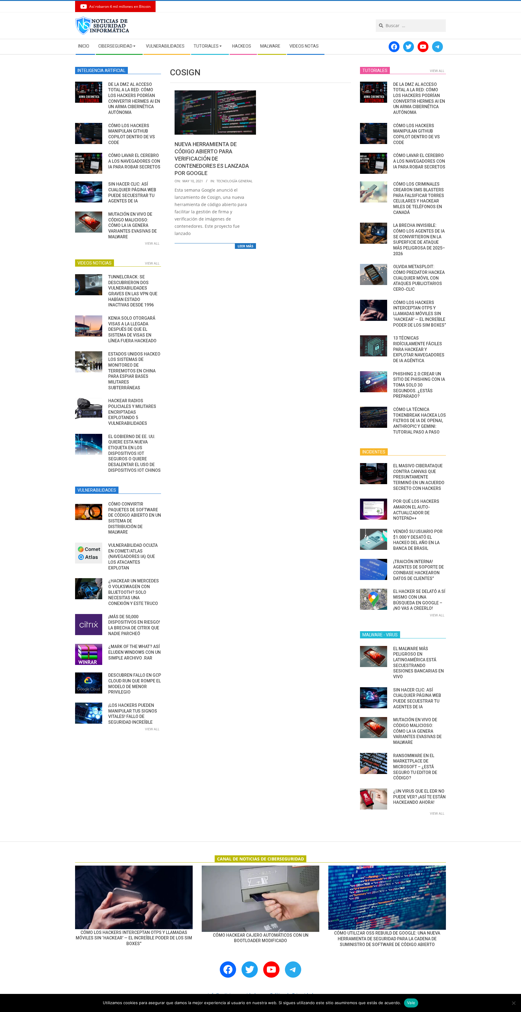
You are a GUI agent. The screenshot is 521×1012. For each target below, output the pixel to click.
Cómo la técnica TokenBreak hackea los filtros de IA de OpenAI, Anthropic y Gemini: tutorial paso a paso (419, 420)
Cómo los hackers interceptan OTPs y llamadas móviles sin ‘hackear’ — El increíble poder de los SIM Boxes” (419, 313)
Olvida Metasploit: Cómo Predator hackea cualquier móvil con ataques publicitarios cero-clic (419, 278)
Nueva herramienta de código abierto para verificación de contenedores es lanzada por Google (212, 158)
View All (152, 243)
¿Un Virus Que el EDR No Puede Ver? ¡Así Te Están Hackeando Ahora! (419, 797)
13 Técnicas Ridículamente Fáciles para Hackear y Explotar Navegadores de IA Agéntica (418, 349)
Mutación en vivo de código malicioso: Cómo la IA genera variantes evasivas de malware (132, 225)
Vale (411, 1002)
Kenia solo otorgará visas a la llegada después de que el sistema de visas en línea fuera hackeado (132, 329)
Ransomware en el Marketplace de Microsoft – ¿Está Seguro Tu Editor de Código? (415, 767)
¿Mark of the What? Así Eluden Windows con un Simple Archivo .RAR (134, 652)
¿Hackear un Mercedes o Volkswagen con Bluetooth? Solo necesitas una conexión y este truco (133, 592)
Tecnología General (234, 181)
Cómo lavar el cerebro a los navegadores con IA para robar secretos (134, 161)
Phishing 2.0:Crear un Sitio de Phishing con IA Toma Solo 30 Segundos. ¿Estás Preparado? (419, 385)
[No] (513, 1003)
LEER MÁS (245, 246)
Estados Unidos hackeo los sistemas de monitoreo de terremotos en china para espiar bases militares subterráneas (134, 371)
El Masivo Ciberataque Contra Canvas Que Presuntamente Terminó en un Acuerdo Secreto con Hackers (418, 477)
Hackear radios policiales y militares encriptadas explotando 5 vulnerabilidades (132, 412)
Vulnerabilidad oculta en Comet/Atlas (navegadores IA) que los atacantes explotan (133, 556)
